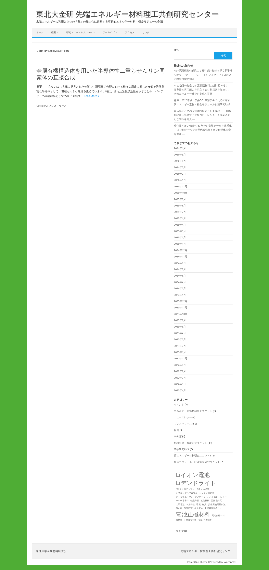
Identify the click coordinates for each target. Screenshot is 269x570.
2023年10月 (180, 314)
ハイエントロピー (218, 497)
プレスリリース (58, 105)
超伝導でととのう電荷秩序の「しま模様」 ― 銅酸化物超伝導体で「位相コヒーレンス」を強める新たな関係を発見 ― (202, 115)
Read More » (91, 96)
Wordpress (230, 562)
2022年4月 (180, 390)
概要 (53, 32)
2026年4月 (180, 160)
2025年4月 (180, 224)
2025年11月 (180, 186)
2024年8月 (180, 263)
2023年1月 (180, 352)
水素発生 (190, 504)
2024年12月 (180, 250)
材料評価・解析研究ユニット (190, 442)
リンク (145, 32)
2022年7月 (180, 377)
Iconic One (193, 562)
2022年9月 (180, 365)
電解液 (179, 520)
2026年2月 (180, 173)
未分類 (178, 436)
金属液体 (198, 508)
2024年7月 (180, 269)
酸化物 (179, 508)
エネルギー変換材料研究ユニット (193, 411)
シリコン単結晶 (206, 493)
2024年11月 (180, 256)
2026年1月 (180, 180)
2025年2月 (180, 237)
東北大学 (181, 531)
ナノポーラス (201, 497)
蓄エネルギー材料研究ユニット (192, 455)
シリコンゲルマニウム (187, 493)
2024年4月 (180, 282)
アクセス (129, 32)
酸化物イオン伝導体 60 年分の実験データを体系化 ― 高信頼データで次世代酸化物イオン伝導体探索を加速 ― (203, 129)
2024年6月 (180, 275)
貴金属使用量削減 (216, 504)
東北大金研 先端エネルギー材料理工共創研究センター (127, 14)
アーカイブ (109, 32)
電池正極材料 (193, 514)
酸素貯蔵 (188, 508)
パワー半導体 (182, 500)
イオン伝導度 (202, 489)
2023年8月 (180, 326)
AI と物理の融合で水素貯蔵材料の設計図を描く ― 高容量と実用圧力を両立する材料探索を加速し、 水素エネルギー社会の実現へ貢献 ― (202, 89)
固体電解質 (216, 500)
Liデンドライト (196, 483)
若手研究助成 (181, 449)
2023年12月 (180, 301)
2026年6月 (180, 148)
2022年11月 (180, 358)
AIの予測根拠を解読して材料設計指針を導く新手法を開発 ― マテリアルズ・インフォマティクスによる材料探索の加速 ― (203, 74)
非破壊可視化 (190, 520)
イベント (179, 404)
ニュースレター (183, 417)
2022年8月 (180, 371)
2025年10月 (180, 192)
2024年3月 (180, 288)
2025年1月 (180, 243)
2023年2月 (180, 345)
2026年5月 (180, 154)
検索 (176, 49)
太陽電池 (180, 504)
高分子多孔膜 (205, 520)
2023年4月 (180, 333)
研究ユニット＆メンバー (79, 32)
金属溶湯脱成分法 (213, 508)
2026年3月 (180, 167)
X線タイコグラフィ (185, 489)
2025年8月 (180, 205)
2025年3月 (180, 231)
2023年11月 (180, 307)
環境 (198, 504)
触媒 (204, 504)
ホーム (39, 32)
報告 (176, 430)
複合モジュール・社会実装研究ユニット (197, 462)
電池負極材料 (218, 515)
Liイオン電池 (193, 475)
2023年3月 (180, 339)
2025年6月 (180, 218)
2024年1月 (180, 294)
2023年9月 (180, 320)
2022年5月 (180, 384)
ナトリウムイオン (184, 497)
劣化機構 (205, 500)
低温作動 (194, 500)
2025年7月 (180, 211)
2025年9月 (180, 199)
